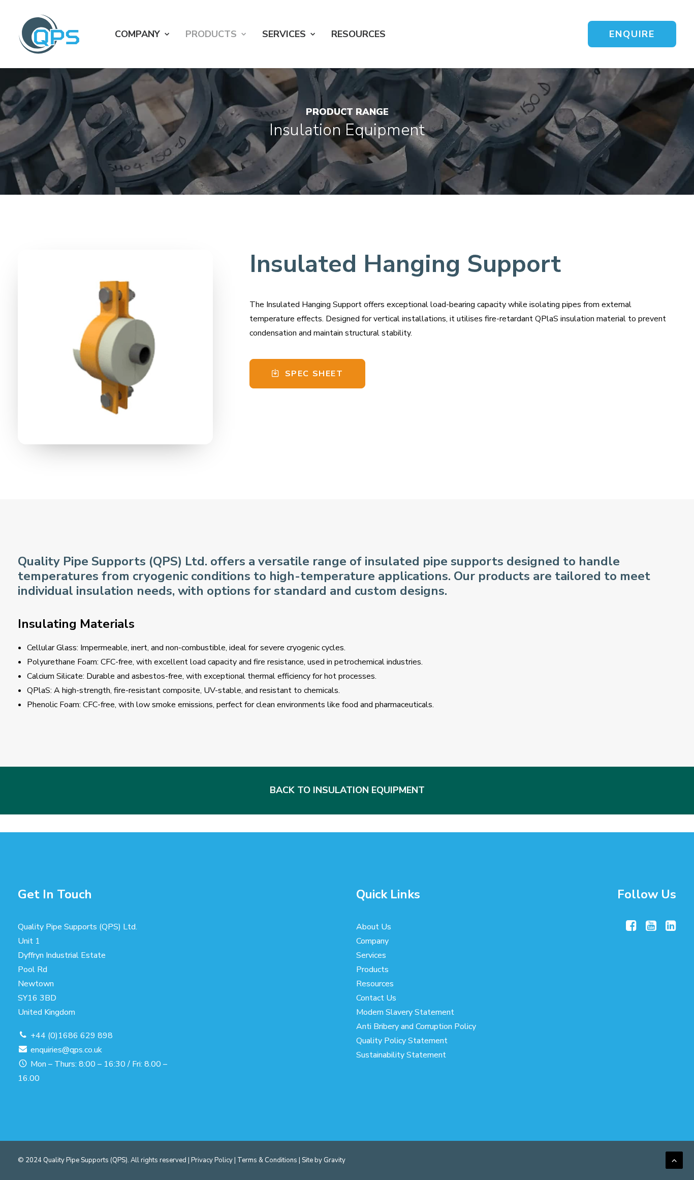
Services (371, 955)
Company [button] (137, 34)
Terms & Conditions (267, 1160)
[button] (631, 928)
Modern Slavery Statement (405, 1012)
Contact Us (376, 998)
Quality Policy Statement (402, 1041)
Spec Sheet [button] (314, 373)
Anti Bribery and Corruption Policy (416, 1027)
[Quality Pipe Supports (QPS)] (49, 34)
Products (211, 34)
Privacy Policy (212, 1160)
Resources (358, 34)
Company (372, 941)
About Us (373, 927)
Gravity (334, 1160)
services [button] (284, 34)
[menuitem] (142, 34)
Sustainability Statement (401, 1055)
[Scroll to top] (674, 1159)
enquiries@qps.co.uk (66, 1050)
